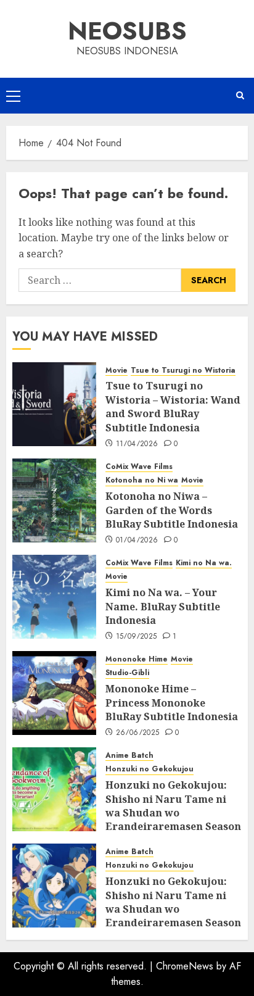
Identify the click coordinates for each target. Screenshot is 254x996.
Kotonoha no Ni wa (141, 480)
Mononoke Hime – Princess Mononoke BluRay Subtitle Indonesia (171, 702)
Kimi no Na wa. (204, 563)
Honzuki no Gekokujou (149, 769)
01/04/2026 (137, 541)
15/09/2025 (136, 637)
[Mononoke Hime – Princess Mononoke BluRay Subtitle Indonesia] (54, 693)
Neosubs (127, 31)
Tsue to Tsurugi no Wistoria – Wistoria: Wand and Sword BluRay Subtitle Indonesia (172, 406)
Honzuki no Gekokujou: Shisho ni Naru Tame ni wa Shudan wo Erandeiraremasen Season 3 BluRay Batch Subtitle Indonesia (173, 819)
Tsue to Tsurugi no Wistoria (183, 370)
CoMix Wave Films (139, 467)
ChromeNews (184, 966)
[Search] (240, 95)
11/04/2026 (137, 444)
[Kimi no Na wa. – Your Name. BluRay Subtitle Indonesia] (54, 597)
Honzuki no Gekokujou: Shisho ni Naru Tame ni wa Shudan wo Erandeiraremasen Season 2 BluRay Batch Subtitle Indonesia (173, 915)
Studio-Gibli (127, 673)
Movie (116, 370)
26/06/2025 (138, 733)
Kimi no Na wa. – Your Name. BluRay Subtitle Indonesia (162, 606)
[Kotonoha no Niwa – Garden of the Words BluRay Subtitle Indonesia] (54, 500)
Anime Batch (129, 755)
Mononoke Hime (136, 659)
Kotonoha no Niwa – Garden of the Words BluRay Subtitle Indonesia (171, 510)
